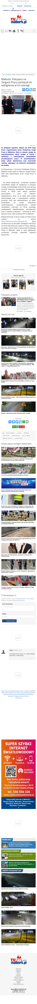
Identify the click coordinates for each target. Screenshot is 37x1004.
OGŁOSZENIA (2, 30)
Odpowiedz (31, 658)
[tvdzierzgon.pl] (31, 9)
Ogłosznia (18, 971)
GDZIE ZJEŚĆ (10, 30)
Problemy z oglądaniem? (18, 981)
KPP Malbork (26, 433)
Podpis (4, 614)
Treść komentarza (7, 604)
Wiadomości (14, 93)
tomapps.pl (22, 993)
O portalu (18, 975)
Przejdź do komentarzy (19, 269)
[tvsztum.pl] (24, 9)
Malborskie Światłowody (18, 985)
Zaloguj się (19, 6)
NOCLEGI (14, 30)
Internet (18, 974)
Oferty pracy (18, 698)
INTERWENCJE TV (18, 30)
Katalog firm (18, 973)
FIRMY (6, 30)
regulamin (15, 600)
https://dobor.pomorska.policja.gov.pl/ (14, 221)
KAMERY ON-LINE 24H (22, 30)
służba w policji (6, 435)
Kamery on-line (18, 979)
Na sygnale (20, 93)
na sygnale (19, 433)
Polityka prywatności (18, 978)
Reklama (5, 6)
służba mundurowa (16, 435)
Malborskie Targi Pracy (8, 438)
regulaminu (23, 598)
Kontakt (11, 6)
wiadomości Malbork (10, 433)
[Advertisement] (18, 53)
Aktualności (8, 74)
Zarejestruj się (27, 6)
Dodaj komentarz (10, 621)
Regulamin (18, 977)
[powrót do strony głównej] (18, 19)
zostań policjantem (19, 438)
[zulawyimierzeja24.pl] (16, 9)
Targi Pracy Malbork (26, 435)
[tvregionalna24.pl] (6, 9)
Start (4, 74)
